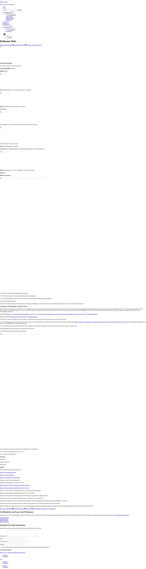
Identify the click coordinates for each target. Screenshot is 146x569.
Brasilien (38, 508)
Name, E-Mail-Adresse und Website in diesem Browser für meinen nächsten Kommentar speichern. (26, 547)
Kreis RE (8, 20)
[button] (4, 8)
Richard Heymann (32, 316)
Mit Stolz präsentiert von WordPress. (16, 552)
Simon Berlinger (88, 322)
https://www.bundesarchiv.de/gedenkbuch (10, 477)
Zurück (10, 37)
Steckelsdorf (53, 508)
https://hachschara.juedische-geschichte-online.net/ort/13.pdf (14, 488)
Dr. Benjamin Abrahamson (46, 314)
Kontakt (5, 555)
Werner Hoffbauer (68, 314)
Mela (48, 508)
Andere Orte (6, 23)
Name (2, 538)
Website (2, 544)
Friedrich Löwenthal (78, 314)
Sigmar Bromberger (19, 314)
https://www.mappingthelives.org (8, 472)
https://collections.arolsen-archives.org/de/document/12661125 (15, 485)
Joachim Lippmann (21, 316)
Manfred (26, 314)
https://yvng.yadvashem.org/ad (7, 475)
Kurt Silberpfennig (92, 314)
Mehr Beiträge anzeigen (123, 515)
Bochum (5, 22)
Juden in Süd (9, 16)
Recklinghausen (7, 12)
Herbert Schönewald (59, 314)
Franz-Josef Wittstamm (6, 45)
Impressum (5, 556)
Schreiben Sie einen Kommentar (34, 45)
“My (1, 559)
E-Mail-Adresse (4, 541)
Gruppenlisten (6, 27)
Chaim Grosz (13, 316)
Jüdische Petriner (10, 18)
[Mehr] (4, 34)
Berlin (34, 508)
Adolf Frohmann (96, 322)
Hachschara (9, 31)
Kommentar (3, 536)
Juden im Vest (9, 19)
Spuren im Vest (3, 2)
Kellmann (43, 508)
